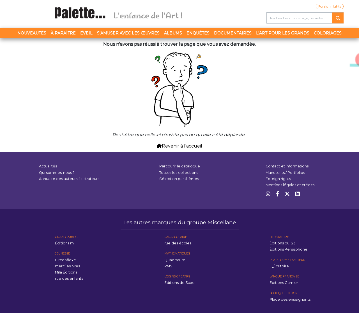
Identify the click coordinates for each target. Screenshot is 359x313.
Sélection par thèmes (179, 179)
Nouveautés (31, 33)
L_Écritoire (279, 266)
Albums (173, 33)
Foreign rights (329, 6)
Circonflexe (65, 260)
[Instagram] (268, 194)
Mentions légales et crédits (290, 185)
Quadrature (174, 260)
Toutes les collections (178, 172)
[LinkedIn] (297, 194)
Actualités (48, 166)
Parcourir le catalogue (179, 166)
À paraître (63, 33)
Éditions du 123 (283, 243)
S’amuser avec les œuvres (128, 33)
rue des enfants (69, 278)
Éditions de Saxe (179, 283)
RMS (168, 266)
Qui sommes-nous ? (57, 172)
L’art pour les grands (282, 33)
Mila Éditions (66, 272)
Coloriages (328, 33)
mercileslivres (67, 266)
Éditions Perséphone (288, 249)
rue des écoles (177, 243)
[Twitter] (287, 194)
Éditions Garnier (284, 283)
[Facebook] (277, 194)
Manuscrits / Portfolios (285, 172)
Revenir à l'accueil (182, 146)
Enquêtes (198, 33)
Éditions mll (65, 243)
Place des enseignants (290, 299)
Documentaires (233, 33)
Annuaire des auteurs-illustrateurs (69, 179)
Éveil (86, 33)
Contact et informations (287, 166)
